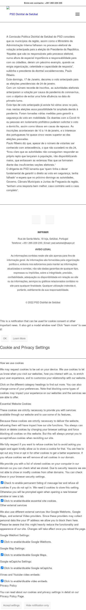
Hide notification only (37, 605)
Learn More (19, 338)
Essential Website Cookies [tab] (15, 404)
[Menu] (77, 14)
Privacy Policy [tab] (8, 585)
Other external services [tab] (13, 505)
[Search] (69, 14)
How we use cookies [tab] (12, 363)
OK (5, 338)
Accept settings (11, 605)
